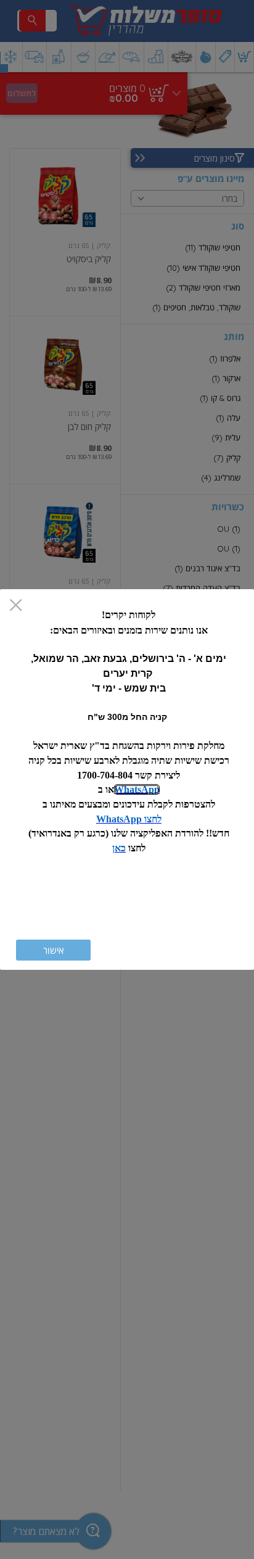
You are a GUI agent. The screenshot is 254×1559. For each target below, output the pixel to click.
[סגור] (15, 606)
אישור (53, 950)
